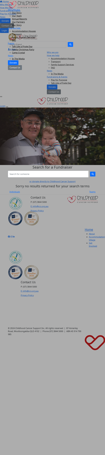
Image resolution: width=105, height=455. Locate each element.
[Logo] (23, 4)
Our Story (17, 12)
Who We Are (14, 9)
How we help (14, 28)
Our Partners (18, 22)
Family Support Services (23, 37)
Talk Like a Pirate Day (22, 46)
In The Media (18, 58)
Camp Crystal (18, 52)
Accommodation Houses (24, 31)
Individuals (14, 191)
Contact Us (15, 67)
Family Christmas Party (23, 49)
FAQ (14, 40)
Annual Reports (19, 18)
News (10, 55)
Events (11, 43)
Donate (13, 62)
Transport (17, 34)
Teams (92, 191)
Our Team (17, 15)
